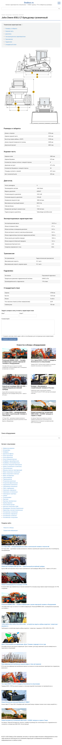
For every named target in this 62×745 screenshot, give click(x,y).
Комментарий (5, 318)
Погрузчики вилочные (9, 481)
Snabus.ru (29, 2)
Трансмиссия (9, 39)
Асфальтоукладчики (8, 448)
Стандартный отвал (10, 44)
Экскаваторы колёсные (10, 515)
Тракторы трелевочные (9, 501)
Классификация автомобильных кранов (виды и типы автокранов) (21, 664)
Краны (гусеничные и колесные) (12, 466)
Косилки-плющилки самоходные (12, 464)
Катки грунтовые (8, 455)
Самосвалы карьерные (9, 490)
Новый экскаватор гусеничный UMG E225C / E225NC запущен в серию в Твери (42, 413)
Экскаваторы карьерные (10, 513)
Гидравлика (8, 42)
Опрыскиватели (7, 477)
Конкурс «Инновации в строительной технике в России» (42, 387)
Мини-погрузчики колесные (11, 473)
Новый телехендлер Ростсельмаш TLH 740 (14, 584)
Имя (3, 313)
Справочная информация (10, 530)
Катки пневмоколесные (10, 459)
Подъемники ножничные (10, 486)
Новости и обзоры (8, 527)
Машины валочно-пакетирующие (12, 470)
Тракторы (5, 499)
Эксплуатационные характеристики (15, 36)
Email (21, 313)
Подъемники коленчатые (10, 484)
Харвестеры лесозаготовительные (13, 510)
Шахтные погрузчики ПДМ (10, 506)
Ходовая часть (9, 31)
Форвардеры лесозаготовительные (13, 508)
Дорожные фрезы (8, 453)
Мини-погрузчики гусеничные (11, 472)
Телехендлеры (7, 497)
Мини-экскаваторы (8, 475)
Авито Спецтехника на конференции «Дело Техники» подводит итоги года (24, 644)
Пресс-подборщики (8, 488)
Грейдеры (6, 452)
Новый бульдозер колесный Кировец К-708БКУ (16, 702)
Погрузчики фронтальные (10, 483)
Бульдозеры (6, 450)
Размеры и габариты (11, 28)
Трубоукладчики (7, 503)
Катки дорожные (8, 457)
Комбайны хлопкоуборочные (11, 463)
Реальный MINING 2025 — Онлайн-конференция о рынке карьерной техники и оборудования (14, 361)
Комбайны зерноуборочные (11, 461)
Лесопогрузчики (7, 468)
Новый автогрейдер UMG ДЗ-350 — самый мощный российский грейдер (14, 387)
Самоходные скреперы (9, 493)
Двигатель (8, 34)
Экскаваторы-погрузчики (10, 517)
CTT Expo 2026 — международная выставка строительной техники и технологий (14, 413)
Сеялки (5, 495)
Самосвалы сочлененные (10, 492)
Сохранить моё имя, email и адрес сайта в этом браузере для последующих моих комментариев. (28, 336)
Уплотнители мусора (9, 504)
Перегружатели (7, 479)
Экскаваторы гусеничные (10, 512)
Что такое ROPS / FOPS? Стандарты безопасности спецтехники (43, 361)
